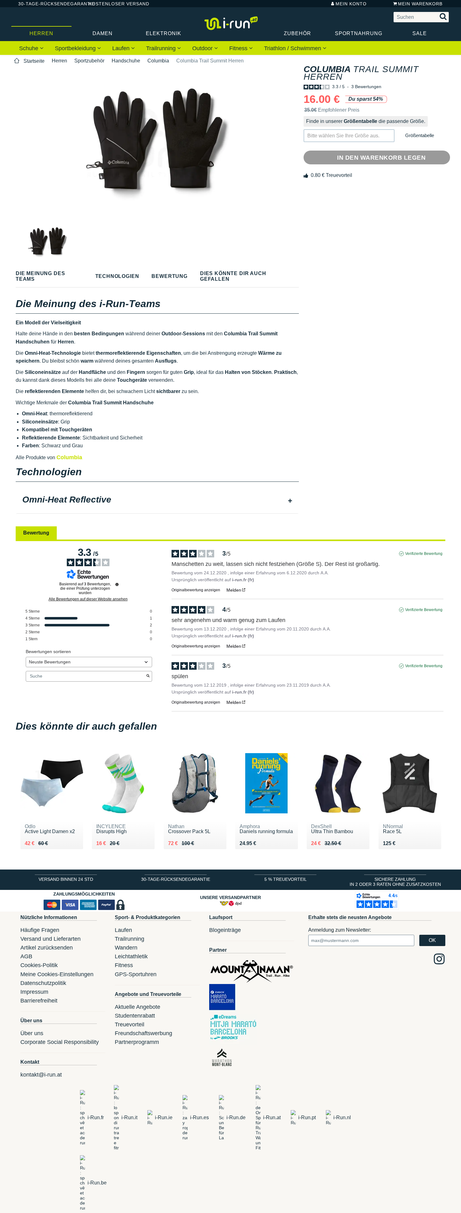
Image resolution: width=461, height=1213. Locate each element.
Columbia (158, 60)
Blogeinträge (225, 930)
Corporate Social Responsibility (59, 1042)
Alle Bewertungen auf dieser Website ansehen (88, 599)
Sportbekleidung (76, 48)
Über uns (31, 1033)
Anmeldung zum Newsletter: (339, 930)
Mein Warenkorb (420, 3)
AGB (26, 956)
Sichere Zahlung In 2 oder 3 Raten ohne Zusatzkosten (395, 882)
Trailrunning (161, 48)
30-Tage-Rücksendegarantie (48, 3)
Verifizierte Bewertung (423, 553)
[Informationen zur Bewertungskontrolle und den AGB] (116, 584)
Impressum (34, 992)
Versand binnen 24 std (66, 879)
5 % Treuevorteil (285, 879)
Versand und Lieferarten (50, 939)
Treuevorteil (129, 1024)
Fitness (239, 48)
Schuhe (29, 48)
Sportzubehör (89, 60)
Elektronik (163, 33)
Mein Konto (351, 3)
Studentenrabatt (135, 1016)
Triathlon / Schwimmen (293, 48)
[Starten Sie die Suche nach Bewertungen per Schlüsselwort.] (148, 676)
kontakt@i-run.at (41, 1075)
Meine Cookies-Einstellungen (56, 974)
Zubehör (297, 33)
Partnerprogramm (137, 1042)
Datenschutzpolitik (43, 983)
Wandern (126, 947)
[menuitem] (31, 48)
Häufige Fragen (39, 930)
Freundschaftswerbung (143, 1033)
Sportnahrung (358, 33)
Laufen (121, 48)
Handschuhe (126, 60)
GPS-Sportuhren (135, 974)
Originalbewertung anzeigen (196, 590)
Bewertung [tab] (36, 532)
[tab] (157, 500)
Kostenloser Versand (114, 3)
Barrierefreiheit (38, 1001)
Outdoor (203, 48)
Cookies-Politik (39, 965)
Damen (103, 33)
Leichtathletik (131, 956)
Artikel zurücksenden (46, 947)
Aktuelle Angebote (137, 1007)
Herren (41, 33)
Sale (419, 33)
